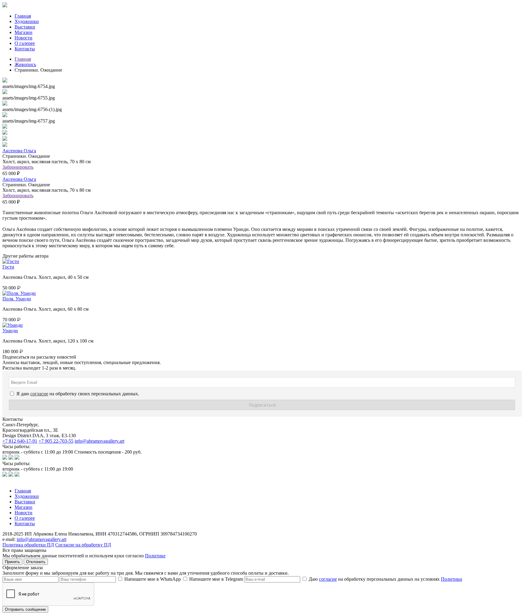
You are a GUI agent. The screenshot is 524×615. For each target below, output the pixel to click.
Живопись (25, 64)
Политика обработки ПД (28, 544)
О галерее (25, 43)
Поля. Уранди (16, 298)
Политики (451, 579)
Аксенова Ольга (19, 150)
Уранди (10, 330)
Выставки (25, 26)
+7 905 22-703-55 (56, 441)
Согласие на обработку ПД (83, 544)
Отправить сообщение (25, 609)
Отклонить (35, 561)
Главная (23, 16)
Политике (155, 555)
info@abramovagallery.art (99, 441)
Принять (12, 561)
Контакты (25, 48)
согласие (328, 579)
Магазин (23, 32)
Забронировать (17, 167)
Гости (8, 266)
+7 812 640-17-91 (19, 441)
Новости (23, 37)
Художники (27, 21)
